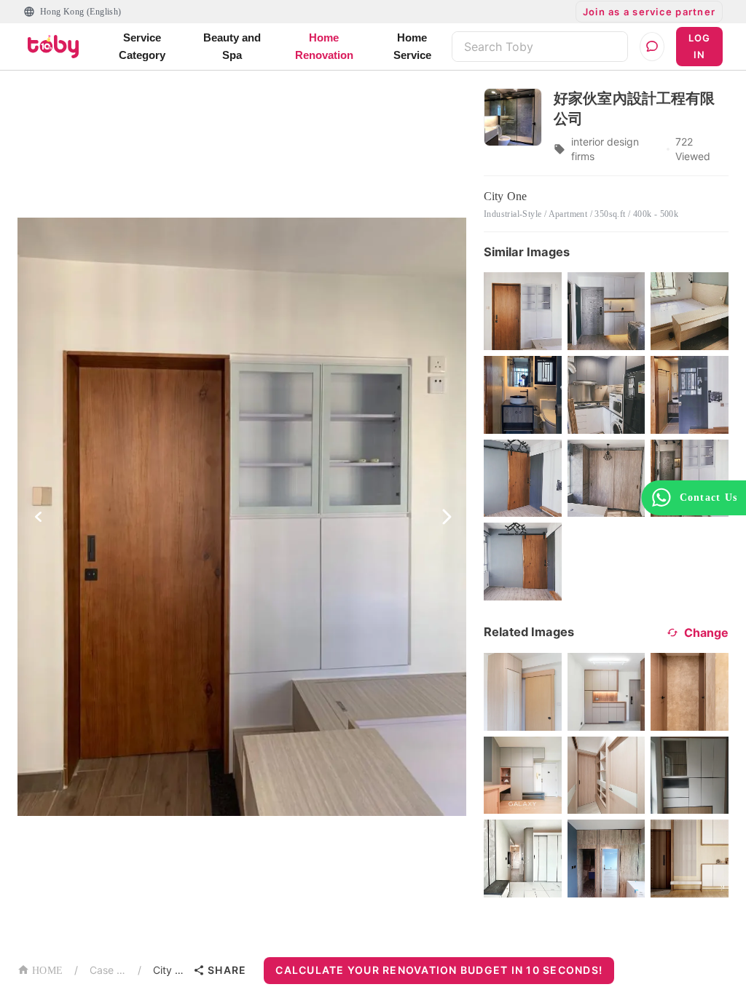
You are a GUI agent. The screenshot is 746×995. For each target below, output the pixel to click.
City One (170, 970)
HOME (47, 970)
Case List (108, 970)
